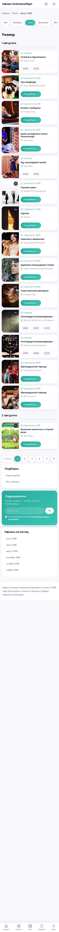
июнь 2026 (11, 538)
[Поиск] (46, 4)
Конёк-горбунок (31, 108)
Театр (15, 13)
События (19, 929)
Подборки (41, 929)
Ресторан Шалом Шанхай (34, 345)
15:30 (25, 174)
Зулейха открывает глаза (37, 265)
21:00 (46, 328)
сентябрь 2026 (13, 557)
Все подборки (12, 481)
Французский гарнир (34, 366)
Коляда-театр (29, 112)
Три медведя (28, 82)
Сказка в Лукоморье (33, 57)
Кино (30, 929)
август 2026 (12, 551)
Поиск (54, 929)
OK (49, 510)
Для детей (43, 22)
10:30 (25, 68)
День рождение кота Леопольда (34, 135)
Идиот (25, 213)
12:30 (36, 68)
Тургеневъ (28, 140)
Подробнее (29, 94)
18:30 (36, 174)
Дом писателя (29, 396)
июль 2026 (11, 545)
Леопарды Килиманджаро (37, 316)
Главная (5, 13)
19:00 (25, 328)
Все (5, 22)
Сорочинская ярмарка (34, 290)
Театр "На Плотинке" (32, 370)
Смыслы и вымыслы (32, 239)
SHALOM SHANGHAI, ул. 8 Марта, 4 (38, 320)
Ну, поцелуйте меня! (33, 162)
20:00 (36, 328)
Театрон (27, 217)
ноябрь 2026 (12, 570)
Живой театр (29, 61)
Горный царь (28, 187)
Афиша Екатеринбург (17, 4)
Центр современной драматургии (38, 268)
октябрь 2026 (12, 563)
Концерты (17, 22)
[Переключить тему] (54, 4)
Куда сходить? (13, 475)
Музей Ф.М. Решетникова (34, 191)
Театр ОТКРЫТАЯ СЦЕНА (34, 86)
